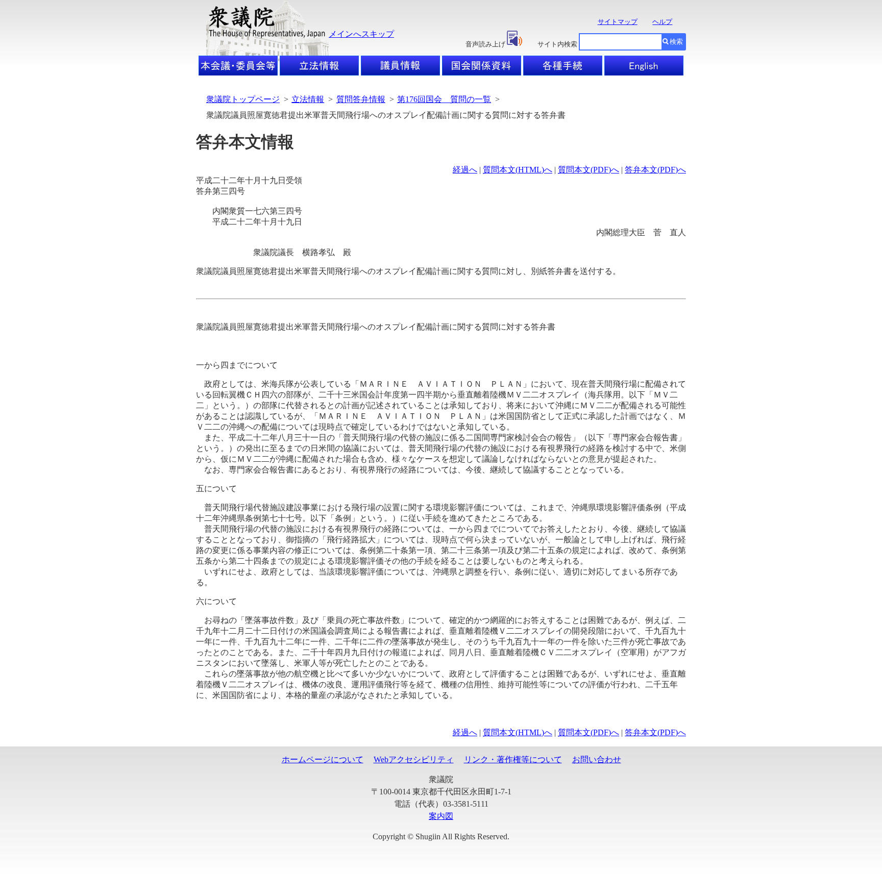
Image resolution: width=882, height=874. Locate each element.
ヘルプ (662, 22)
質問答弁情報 (360, 99)
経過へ (465, 169)
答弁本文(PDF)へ (655, 169)
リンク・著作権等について (513, 759)
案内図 (441, 816)
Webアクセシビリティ (414, 759)
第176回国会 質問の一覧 (444, 99)
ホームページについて (322, 759)
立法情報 (307, 99)
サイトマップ (618, 22)
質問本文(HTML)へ (517, 169)
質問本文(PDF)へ (588, 169)
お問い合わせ (596, 759)
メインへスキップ (361, 34)
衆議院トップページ (243, 99)
